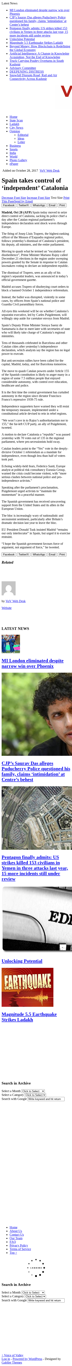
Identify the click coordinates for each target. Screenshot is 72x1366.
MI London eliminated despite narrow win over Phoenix (33, 663)
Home (13, 116)
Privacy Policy (19, 1245)
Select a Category (13, 1095)
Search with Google (14, 1099)
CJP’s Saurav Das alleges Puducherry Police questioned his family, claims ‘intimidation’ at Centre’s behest (38, 21)
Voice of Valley (12, 1355)
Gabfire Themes (12, 1362)
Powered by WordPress (27, 1359)
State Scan (16, 120)
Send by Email (23, 201)
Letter (21, 142)
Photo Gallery (18, 160)
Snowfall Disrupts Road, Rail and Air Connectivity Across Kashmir (33, 77)
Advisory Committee (23, 68)
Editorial (23, 135)
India (13, 153)
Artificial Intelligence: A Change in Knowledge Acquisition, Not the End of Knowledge (39, 55)
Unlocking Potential (22, 39)
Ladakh (14, 124)
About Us (16, 1231)
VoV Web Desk (50, 170)
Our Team (16, 1238)
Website (7, 608)
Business (15, 145)
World (13, 156)
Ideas (21, 138)
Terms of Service (20, 1249)
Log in (6, 1359)
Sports (14, 149)
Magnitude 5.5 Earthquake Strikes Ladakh (36, 42)
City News (16, 127)
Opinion (15, 131)
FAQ (13, 1242)
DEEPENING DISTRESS (27, 71)
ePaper (14, 163)
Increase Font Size (38, 197)
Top (13, 1252)
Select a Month (11, 1091)
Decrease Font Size (14, 197)
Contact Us (17, 1234)
